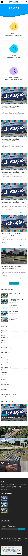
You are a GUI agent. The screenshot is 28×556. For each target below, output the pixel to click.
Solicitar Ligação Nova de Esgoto (8, 394)
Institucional (4, 372)
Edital (2, 335)
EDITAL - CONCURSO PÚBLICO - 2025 (16, 293)
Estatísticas (3, 337)
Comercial (3, 389)
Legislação (3, 379)
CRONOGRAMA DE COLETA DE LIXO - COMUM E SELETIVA (16, 300)
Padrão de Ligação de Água (7, 350)
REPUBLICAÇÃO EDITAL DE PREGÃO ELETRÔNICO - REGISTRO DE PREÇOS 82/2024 (12, 417)
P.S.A (2, 387)
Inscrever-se (21, 528)
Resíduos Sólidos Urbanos (7, 355)
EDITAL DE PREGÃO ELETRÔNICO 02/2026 (13, 202)
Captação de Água (5, 352)
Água (2, 340)
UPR (2, 357)
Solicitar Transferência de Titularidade (9, 396)
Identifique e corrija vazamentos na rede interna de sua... (17, 318)
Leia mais (22, 117)
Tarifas (2, 374)
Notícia (2, 332)
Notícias (3, 382)
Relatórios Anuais (5, 347)
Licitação (3, 330)
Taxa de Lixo (4, 362)
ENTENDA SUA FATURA (13, 311)
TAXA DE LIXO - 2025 (13, 305)
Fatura (2, 377)
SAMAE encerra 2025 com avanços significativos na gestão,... (11, 267)
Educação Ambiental (5, 384)
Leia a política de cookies (11, 551)
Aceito (18, 553)
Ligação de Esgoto (5, 367)
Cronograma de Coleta (6, 359)
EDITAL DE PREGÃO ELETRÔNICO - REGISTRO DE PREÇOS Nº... (11, 107)
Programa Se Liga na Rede (7, 369)
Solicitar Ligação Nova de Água (8, 392)
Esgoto (2, 364)
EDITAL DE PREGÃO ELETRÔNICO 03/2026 (13, 172)
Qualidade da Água (5, 345)
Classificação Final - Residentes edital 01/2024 (16, 509)
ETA (2, 342)
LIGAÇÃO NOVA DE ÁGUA (13, 502)
